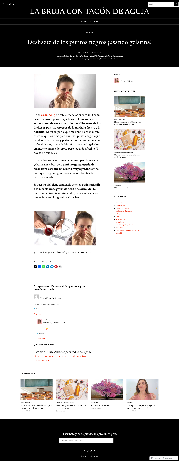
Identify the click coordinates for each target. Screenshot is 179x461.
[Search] (176, 4)
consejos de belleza (62, 56)
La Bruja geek (121, 206)
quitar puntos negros (81, 59)
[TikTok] (10, 4)
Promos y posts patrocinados (126, 225)
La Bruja (46, 320)
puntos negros (68, 59)
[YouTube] (13, 4)
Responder (38, 314)
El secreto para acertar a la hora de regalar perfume (127, 156)
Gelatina (100, 56)
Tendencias (120, 228)
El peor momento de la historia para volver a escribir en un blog (127, 123)
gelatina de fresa (110, 56)
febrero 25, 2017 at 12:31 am (54, 323)
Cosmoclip (79, 56)
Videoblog (89, 32)
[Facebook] (3, 4)
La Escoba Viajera (122, 208)
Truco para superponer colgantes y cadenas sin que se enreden (141, 407)
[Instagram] (7, 4)
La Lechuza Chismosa (124, 211)
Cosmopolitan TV (90, 56)
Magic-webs (120, 219)
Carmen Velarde (127, 81)
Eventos (119, 203)
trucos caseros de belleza (109, 59)
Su (41, 295)
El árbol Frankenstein (122, 188)
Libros (116, 119)
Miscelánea (122, 119)
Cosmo (72, 56)
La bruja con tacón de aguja (89, 12)
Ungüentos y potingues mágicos (123, 152)
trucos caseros (94, 59)
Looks (118, 216)
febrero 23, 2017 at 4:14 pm (50, 298)
